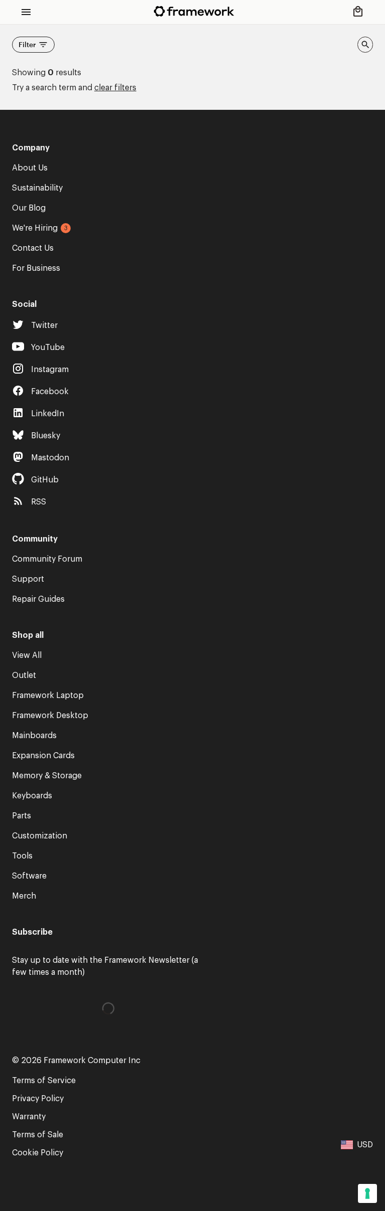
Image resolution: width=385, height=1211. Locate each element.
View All (27, 655)
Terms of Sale (37, 1135)
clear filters (115, 88)
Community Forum (47, 559)
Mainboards (34, 736)
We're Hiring (35, 228)
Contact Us (33, 248)
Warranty (29, 1117)
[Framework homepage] (194, 11)
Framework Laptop (48, 695)
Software (29, 876)
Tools (22, 856)
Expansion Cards (43, 756)
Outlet (24, 675)
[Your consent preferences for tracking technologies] (367, 1193)
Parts (21, 816)
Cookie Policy (37, 1153)
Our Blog (29, 208)
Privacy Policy (38, 1099)
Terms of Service (44, 1081)
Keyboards (32, 796)
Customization (39, 836)
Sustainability (37, 188)
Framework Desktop (50, 716)
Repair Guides (38, 599)
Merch (24, 896)
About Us (30, 168)
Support (28, 579)
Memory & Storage (47, 776)
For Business (36, 268)
